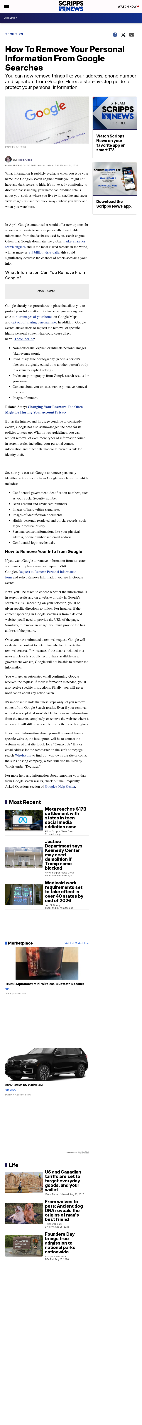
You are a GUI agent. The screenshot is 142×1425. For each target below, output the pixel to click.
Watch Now (127, 6)
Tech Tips (14, 34)
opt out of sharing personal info (33, 322)
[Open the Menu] (6, 6)
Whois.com (23, 755)
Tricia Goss (25, 159)
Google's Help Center (60, 786)
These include (24, 338)
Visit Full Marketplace (77, 943)
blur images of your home (34, 316)
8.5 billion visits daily (44, 252)
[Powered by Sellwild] (83, 1152)
